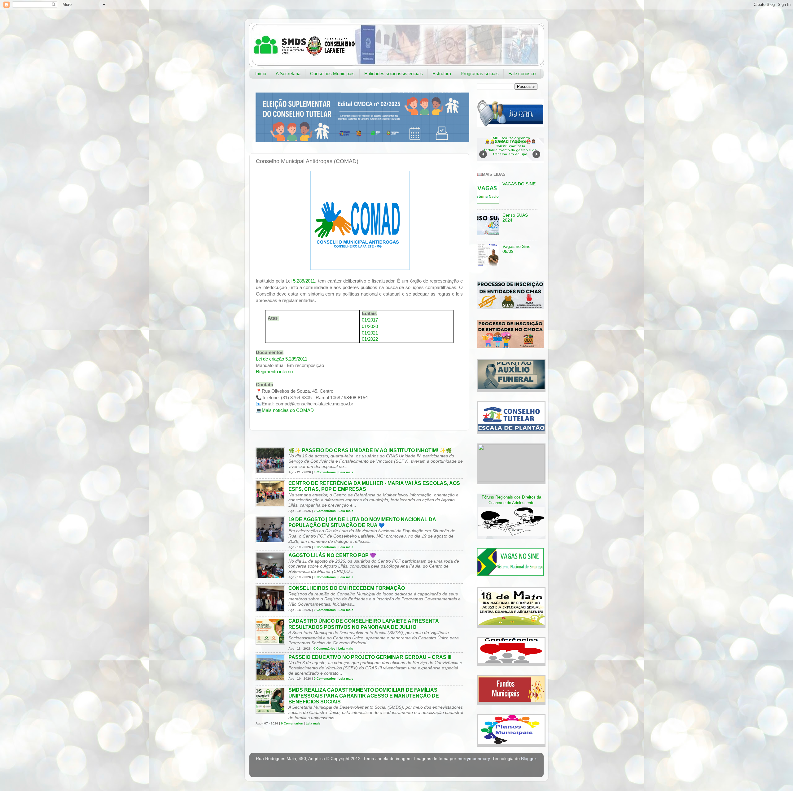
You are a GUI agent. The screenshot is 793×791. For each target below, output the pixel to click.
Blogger (528, 758)
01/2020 (370, 326)
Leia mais (346, 472)
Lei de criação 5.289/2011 (281, 359)
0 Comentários (325, 472)
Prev (483, 154)
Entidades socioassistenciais (393, 73)
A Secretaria (288, 73)
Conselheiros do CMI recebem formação (346, 588)
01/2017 (370, 320)
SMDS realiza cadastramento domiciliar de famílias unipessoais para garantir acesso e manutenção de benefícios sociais (363, 695)
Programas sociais (480, 73)
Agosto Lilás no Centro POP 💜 (332, 555)
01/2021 (370, 333)
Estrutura (441, 73)
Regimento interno (274, 371)
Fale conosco (522, 73)
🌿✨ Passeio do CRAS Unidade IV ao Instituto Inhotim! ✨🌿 (370, 450)
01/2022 (370, 339)
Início (260, 73)
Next (536, 154)
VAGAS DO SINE (519, 184)
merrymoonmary (474, 758)
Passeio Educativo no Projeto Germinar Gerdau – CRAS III (369, 657)
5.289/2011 (304, 281)
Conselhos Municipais (332, 73)
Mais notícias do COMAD (288, 410)
